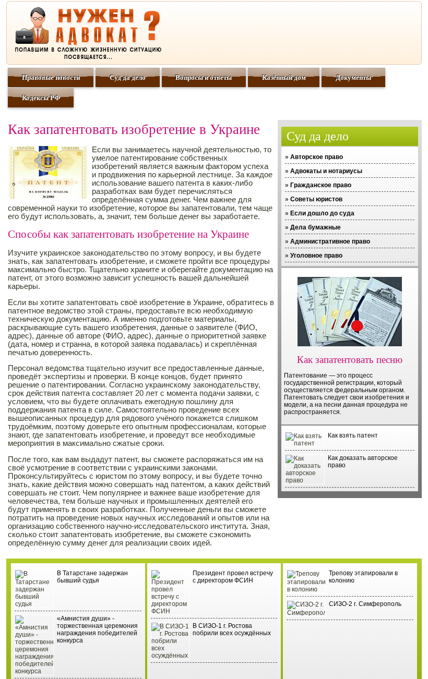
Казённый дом (284, 77)
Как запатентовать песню (349, 359)
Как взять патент (353, 435)
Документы (353, 77)
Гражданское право (320, 185)
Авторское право (316, 157)
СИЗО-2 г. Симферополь (365, 604)
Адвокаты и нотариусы (326, 171)
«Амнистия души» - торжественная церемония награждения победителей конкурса (97, 629)
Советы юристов (316, 199)
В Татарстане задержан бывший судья (92, 576)
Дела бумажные (315, 227)
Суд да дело (128, 77)
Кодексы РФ (41, 98)
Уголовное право (316, 255)
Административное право (330, 241)
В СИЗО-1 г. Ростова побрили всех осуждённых (232, 629)
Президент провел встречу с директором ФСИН (233, 576)
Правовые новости (51, 77)
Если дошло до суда (322, 213)
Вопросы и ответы (203, 77)
